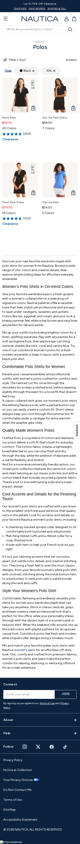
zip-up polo (50, 202)
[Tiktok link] (65, 747)
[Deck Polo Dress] (20, 179)
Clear (8, 71)
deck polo (9, 117)
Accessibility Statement (20, 819)
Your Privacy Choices (18, 780)
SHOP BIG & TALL (53, 8)
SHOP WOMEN (33, 8)
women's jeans (24, 650)
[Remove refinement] (33, 71)
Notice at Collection (17, 770)
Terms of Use (47, 703)
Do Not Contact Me (17, 790)
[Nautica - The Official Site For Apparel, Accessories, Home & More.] (40, 19)
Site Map (9, 810)
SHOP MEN (16, 8)
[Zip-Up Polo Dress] (60, 95)
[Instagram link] (24, 747)
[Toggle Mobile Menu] (5, 18)
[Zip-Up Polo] (60, 179)
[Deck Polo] (20, 95)
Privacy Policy (12, 760)
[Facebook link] (52, 747)
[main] (40, 354)
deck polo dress (13, 202)
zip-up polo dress (54, 117)
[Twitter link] (38, 746)
